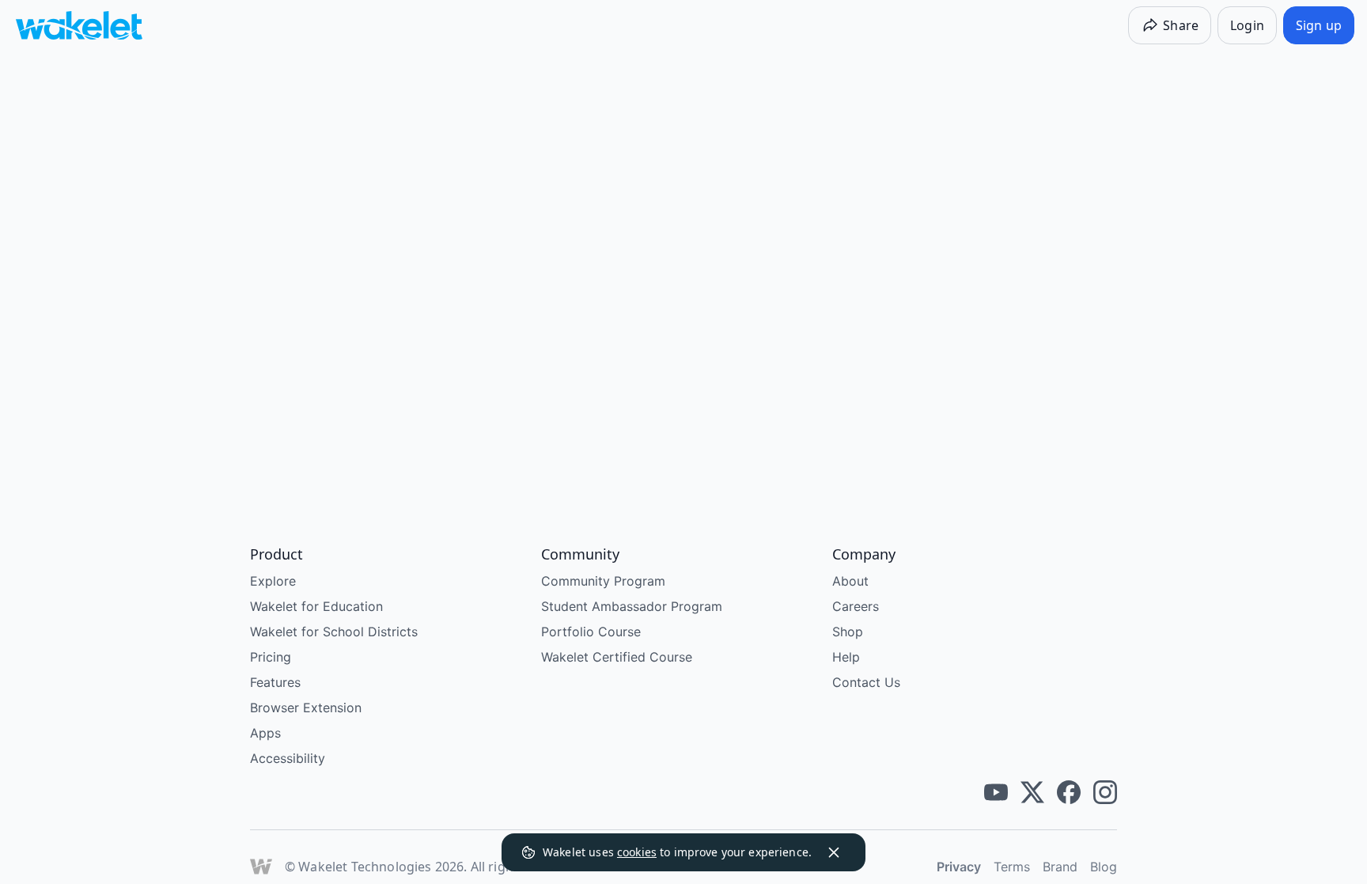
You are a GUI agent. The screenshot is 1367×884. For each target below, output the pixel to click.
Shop (847, 631)
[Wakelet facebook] (1069, 792)
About (850, 581)
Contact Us (866, 682)
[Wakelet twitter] (1032, 792)
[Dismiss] (833, 852)
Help (846, 657)
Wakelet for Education (316, 606)
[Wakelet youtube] (996, 792)
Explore (273, 581)
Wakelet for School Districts (334, 631)
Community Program (603, 581)
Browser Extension (306, 707)
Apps (265, 733)
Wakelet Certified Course (616, 657)
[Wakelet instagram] (1105, 792)
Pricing (270, 657)
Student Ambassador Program (631, 606)
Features (275, 682)
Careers (855, 606)
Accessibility (287, 758)
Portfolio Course (591, 631)
